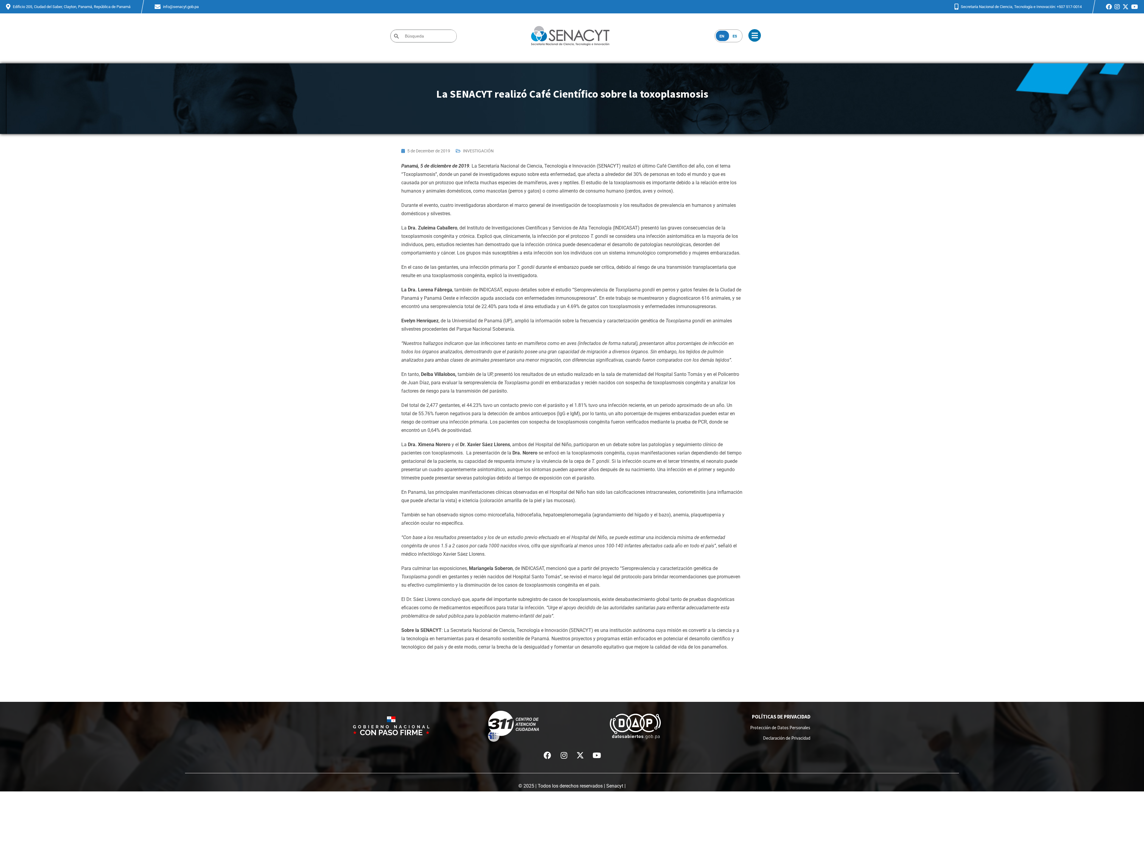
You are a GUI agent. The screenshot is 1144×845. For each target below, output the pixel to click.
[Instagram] (564, 755)
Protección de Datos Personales (780, 727)
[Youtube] (596, 755)
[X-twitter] (580, 755)
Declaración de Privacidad (786, 738)
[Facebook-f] (547, 755)
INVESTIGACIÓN (478, 151)
